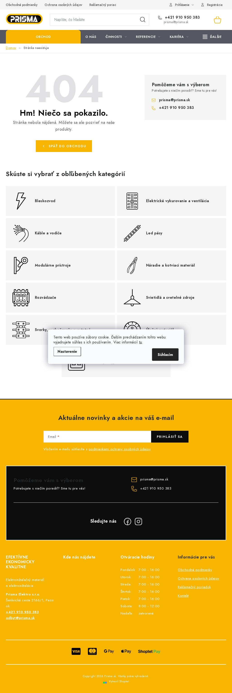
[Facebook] (127, 521)
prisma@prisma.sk (174, 100)
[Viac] (212, 37)
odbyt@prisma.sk (20, 617)
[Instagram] (138, 521)
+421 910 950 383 (182, 17)
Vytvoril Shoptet (119, 681)
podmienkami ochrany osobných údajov (120, 449)
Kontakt (183, 595)
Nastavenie (67, 351)
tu (140, 342)
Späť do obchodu (67, 146)
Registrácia (215, 4)
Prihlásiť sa (170, 436)
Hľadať (142, 20)
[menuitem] (43, 37)
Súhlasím (165, 354)
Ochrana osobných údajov (63, 4)
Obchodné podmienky (21, 4)
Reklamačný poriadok (104, 4)
